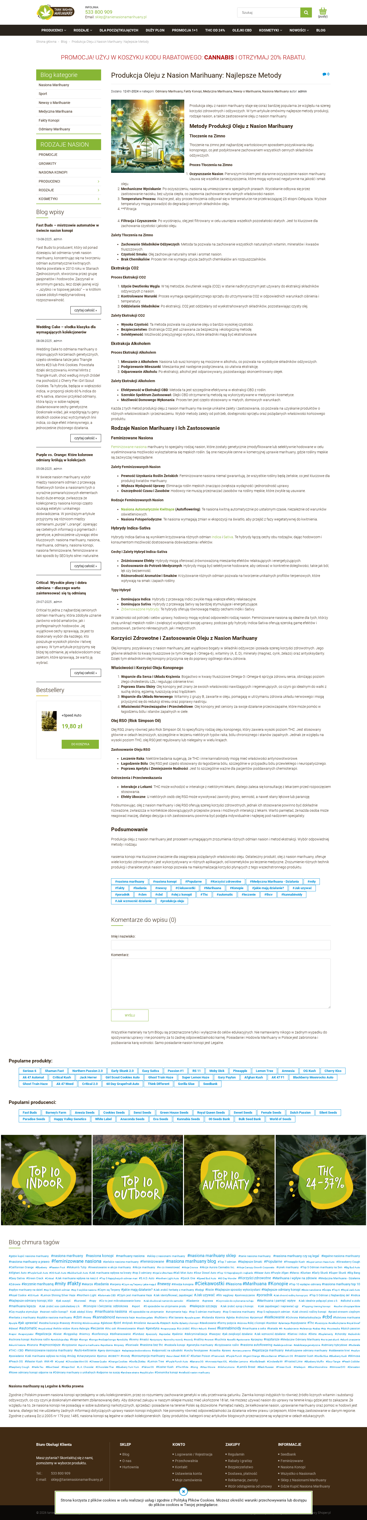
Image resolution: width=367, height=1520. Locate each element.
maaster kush (304, 1356)
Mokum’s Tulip (77, 1267)
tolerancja (306, 1328)
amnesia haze (126, 1317)
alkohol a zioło (351, 1300)
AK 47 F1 (278, 1077)
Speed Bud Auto (207, 1278)
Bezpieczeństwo (240, 1467)
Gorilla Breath (258, 1361)
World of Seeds (280, 1119)
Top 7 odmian (227, 1262)
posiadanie (17, 1356)
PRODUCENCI (49, 181)
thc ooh (111, 1328)
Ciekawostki (210, 1283)
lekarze (88, 1284)
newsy (165, 1283)
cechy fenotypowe (197, 1350)
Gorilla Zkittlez (138, 1361)
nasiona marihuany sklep (213, 1255)
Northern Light (87, 1295)
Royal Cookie (18, 1295)
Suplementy (326, 1334)
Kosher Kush (166, 1367)
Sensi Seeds (142, 1112)
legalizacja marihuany (269, 1350)
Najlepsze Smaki (251, 1262)
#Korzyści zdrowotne (225, 881)
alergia (85, 1328)
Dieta (313, 1334)
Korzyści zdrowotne (255, 1278)
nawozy (65, 1323)
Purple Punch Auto (177, 1361)
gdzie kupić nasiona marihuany (29, 1256)
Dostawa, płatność (242, 1474)
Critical (50, 1278)
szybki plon (147, 1372)
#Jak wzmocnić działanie (133, 901)
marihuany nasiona (131, 1256)
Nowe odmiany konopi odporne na (31, 1372)
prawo (227, 1350)
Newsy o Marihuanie (54, 103)
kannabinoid (105, 1317)
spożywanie (299, 1323)
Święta (327, 1289)
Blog (125, 1454)
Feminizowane (292, 1461)
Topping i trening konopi (316, 1306)
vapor (13, 1334)
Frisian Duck (284, 1367)
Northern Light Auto (168, 1278)
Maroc (295, 1272)
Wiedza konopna (183, 1284)
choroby (341, 1334)
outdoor (272, 1323)
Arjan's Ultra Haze (163, 1272)
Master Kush (34, 1361)
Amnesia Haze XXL (217, 1361)
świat (58, 1334)
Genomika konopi (167, 1372)
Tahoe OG (148, 1367)
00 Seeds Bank (219, 1119)
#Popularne (193, 881)
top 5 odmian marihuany (206, 1311)
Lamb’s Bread (246, 1367)
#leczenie (249, 894)
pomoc (103, 1356)
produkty (123, 1339)
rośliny (199, 1339)
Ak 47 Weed (64, 1084)
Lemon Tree (264, 1071)
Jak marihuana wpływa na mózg (46, 1356)
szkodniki (355, 1334)
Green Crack (35, 1278)
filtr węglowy (225, 1295)
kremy (135, 1339)
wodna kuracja (50, 1323)
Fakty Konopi (49, 120)
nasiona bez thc (152, 1345)
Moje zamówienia (188, 1480)
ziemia (221, 1317)
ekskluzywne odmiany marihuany (307, 1350)
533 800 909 (98, 12)
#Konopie (236, 888)
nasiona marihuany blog (192, 1261)
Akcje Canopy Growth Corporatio (256, 1267)
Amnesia (288, 1071)
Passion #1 (176, 1071)
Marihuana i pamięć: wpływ (277, 1300)
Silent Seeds (328, 1112)
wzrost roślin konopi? (55, 1311)
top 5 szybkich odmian (57, 1289)
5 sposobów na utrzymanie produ (165, 1306)
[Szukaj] (306, 12)
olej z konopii (257, 1323)
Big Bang (354, 1272)
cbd (328, 1316)
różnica (243, 1323)
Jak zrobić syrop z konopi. (238, 1306)
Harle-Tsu (38, 1367)
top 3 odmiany (143, 1272)
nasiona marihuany (68, 1256)
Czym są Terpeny (109, 1289)
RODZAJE (46, 190)
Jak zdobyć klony (82, 1311)
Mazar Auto (263, 1272)
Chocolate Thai (105, 1367)
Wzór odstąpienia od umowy (250, 1486)
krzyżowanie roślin (227, 1345)
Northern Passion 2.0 (87, 1071)
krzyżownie (70, 1345)
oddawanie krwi (340, 1350)
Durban (306, 1272)
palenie (178, 1334)
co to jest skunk (330, 1339)
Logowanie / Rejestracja (193, 1454)
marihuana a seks (255, 1328)
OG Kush (309, 1071)
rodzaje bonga (108, 1339)
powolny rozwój (174, 1339)
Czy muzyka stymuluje (24, 1311)
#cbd (159, 894)
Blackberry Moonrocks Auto (313, 1077)
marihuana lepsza (23, 1306)
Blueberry (42, 1267)
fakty (75, 1283)
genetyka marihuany (200, 1345)
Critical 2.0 (90, 1084)
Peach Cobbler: (352, 1361)
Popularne (274, 1262)
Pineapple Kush (295, 1262)
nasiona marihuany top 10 (342, 1284)
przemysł (257, 1317)
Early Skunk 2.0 (122, 1071)
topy (93, 1300)
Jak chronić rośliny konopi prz (291, 1295)
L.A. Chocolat (85, 1367)
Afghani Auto (18, 1272)
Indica (216, 537)
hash (142, 1328)
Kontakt (181, 1467)
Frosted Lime (294, 1361)
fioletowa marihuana (347, 1317)
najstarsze (272, 1339)
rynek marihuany (288, 1267)
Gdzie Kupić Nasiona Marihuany (305, 1486)
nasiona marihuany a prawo (30, 1262)
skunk (203, 1328)
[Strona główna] (55, 12)
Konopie (279, 1283)
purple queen (193, 1317)
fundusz (139, 1334)
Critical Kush (62, 1077)
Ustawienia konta (188, 1474)
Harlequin (300, 1367)
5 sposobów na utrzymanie (147, 1311)
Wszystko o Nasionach (298, 1474)
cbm (78, 1317)
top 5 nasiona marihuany (239, 1311)
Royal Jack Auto (351, 1289)
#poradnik (122, 894)
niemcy (85, 1334)
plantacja (285, 1323)
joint (118, 1323)
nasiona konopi (101, 1256)
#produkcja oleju (172, 901)
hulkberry (162, 1317)
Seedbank (210, 1084)
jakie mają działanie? (138, 1289)
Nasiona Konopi (293, 1467)
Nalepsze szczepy (204, 1306)
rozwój (189, 1339)
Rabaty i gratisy (240, 1461)
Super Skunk (338, 1272)
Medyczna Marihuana (55, 111)
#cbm (142, 894)
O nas (126, 1461)
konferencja (100, 1334)
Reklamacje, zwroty (243, 1480)
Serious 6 (29, 1071)
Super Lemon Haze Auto (321, 1262)
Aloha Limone (226, 1367)
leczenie (98, 1328)
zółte (176, 1323)
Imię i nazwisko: (123, 936)
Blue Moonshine (318, 1367)
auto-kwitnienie (86, 1350)
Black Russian (266, 1367)
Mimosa (355, 1356)
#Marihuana (212, 888)
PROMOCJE (48, 155)
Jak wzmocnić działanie (271, 1334)
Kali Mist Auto (184, 1272)
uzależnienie (292, 1328)
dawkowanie (208, 1323)
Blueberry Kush (339, 1356)
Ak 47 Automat (33, 1077)
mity (61, 1283)
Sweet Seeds (243, 1112)
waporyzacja (169, 1328)
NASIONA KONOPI (53, 172)
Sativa (228, 537)
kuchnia (221, 1339)
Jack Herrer (88, 1077)
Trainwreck (219, 1356)
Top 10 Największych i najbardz (236, 1272)
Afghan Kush (253, 1077)
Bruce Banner (269, 1356)
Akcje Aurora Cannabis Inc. (218, 1267)
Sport (43, 94)
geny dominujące (109, 1350)
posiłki (232, 1339)
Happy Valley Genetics (70, 1119)
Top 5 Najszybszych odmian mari (119, 1278)
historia (33, 1345)
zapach (166, 1323)
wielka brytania (338, 1323)
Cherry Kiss (333, 1071)
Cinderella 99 (275, 1361)
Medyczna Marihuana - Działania (340, 1278)
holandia (208, 1317)
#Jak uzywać (302, 888)
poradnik (265, 1295)
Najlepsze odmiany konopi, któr (31, 1300)
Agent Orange (252, 1356)
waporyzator (26, 1334)
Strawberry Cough (349, 1262)
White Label (103, 1119)
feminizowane (153, 1262)
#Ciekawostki (185, 888)
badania (102, 1284)
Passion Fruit (58, 1267)
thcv (195, 1328)
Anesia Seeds (85, 1112)
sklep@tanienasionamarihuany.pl (121, 17)
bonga (94, 1339)
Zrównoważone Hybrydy (140, 609)
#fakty (120, 888)
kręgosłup (71, 1334)
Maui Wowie (208, 1367)
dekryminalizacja (196, 1334)
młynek (128, 1323)
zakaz (317, 1328)
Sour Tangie (333, 1361)
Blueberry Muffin (315, 1361)
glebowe (107, 1323)
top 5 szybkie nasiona (84, 1289)
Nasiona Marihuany (54, 85)
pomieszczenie (245, 1295)
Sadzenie (193, 1300)
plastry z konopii (189, 1323)
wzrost (209, 1339)
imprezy (119, 1345)
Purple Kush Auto (38, 1272)
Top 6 (336, 1289)
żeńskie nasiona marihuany (122, 1262)
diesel (14, 1328)
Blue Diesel (53, 1367)
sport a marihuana (89, 1345)
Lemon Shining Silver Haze (58, 1295)
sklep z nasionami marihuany (167, 1256)
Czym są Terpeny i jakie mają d (139, 1284)
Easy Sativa (150, 1071)
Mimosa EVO (338, 1367)
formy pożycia (227, 1323)
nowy (88, 1317)
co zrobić (184, 1328)
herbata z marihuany (23, 1317)
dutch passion (351, 1328)
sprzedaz (166, 1334)
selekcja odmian (283, 1345)
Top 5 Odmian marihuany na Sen (322, 1267)
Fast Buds (30, 1112)
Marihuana (256, 1283)
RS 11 (196, 1071)
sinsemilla (154, 1323)
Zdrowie (15, 1284)
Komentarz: (120, 955)
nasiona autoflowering (257, 1345)
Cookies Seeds (114, 1112)
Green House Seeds (174, 1112)
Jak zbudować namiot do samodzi (164, 1300)
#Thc (204, 894)
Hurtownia (130, 1467)
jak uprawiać (29, 1323)
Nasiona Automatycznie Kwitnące (148, 509)
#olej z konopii (181, 894)
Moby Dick (216, 1071)
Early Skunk (321, 1272)
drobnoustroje (92, 1323)
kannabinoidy (230, 1328)
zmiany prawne (242, 1350)
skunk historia (17, 1345)
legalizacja (44, 1334)
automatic (29, 1328)
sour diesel (174, 1356)
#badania (140, 888)
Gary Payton (227, 1077)
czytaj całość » (85, 310)
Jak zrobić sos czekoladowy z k (60, 1306)
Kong (195, 1367)
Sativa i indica (298, 1334)
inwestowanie (127, 1328)
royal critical (46, 1328)
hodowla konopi (175, 1345)
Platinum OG (286, 1356)
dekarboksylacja (311, 1317)
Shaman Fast (54, 1071)
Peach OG (16, 1361)
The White (182, 1367)
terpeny (116, 1284)
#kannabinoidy (291, 894)
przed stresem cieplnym (345, 1311)
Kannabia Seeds (188, 1119)
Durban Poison (201, 1356)
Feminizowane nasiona (129, 447)
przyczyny (157, 1339)
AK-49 (49, 1361)
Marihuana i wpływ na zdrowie (295, 1278)
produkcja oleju (60, 1339)
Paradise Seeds (34, 1119)
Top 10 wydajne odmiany (306, 1284)
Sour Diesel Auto (205, 1272)
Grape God (69, 1367)
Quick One (188, 1278)
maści (145, 1339)
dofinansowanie (121, 1334)
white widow (62, 1328)
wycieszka (334, 1328)
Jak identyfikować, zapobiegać (174, 1295)
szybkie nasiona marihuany (55, 1317)
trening (77, 1323)
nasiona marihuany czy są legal (297, 1256)
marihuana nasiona (112, 1311)
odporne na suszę (109, 1372)
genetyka (153, 1328)
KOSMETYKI (48, 199)
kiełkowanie (275, 1317)
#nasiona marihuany (129, 881)
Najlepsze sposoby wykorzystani (238, 1289)
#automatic (225, 894)
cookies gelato (145, 1317)
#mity (312, 881)
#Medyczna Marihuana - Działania (274, 881)
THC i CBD (16, 1350)
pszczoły (152, 1334)
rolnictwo (243, 1317)
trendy (126, 1356)
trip (324, 1328)
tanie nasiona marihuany (255, 1256)
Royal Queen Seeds (211, 1112)
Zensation (354, 1367)
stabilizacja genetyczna (307, 1345)
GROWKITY (47, 164)
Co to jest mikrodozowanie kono (121, 1300)
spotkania (107, 1345)
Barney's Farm (56, 1112)
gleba (231, 1317)
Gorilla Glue (186, 1084)
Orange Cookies (118, 1361)
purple (13, 1323)
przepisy (257, 1339)
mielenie (140, 1323)
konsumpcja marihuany (149, 1356)
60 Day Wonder (227, 1278)
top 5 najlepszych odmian (274, 1311)
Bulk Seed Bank (250, 1119)
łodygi (200, 1289)
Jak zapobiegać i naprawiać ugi (279, 1306)
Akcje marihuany (144, 1267)
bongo (84, 1339)
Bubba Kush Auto (78, 1272)
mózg (72, 1356)
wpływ (356, 1350)
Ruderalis (355, 1345)
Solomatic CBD (107, 1295)
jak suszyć (64, 1300)
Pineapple (240, 1071)
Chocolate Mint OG (77, 1361)
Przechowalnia (186, 1461)
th (281, 1328)
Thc (311, 1323)
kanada (273, 1328)
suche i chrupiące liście (347, 1306)
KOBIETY (115, 1356)
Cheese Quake (99, 1361)
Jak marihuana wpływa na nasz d (77, 1278)
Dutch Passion (300, 1112)
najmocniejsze (50, 1345)
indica (356, 1295)
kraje (75, 1339)
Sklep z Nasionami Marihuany (303, 1480)
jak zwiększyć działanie (238, 1334)
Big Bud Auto (353, 1267)
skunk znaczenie (351, 1339)
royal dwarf (354, 1323)
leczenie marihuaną (39, 1284)
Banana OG (197, 1361)
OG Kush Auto (58, 1272)
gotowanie (244, 1339)
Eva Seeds (160, 1119)
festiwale (133, 1345)
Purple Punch (234, 1356)
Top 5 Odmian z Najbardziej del (330, 1295)
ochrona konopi (19, 1339)
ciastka (215, 1350)
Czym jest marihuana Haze (135, 1295)
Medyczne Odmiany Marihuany (301, 1339)
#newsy (161, 888)
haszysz (215, 1334)
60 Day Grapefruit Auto (122, 1084)
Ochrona (292, 1317)
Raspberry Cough (19, 1367)
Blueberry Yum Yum (128, 1367)
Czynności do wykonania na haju (235, 1300)
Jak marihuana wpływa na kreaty (111, 1272)
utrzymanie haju (177, 1311)
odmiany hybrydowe (335, 1345)
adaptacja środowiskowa (137, 1350)
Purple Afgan (281, 1272)
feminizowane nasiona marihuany (49, 1350)
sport (137, 1306)
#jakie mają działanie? (268, 888)
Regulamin (236, 1454)
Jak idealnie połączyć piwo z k (319, 1300)
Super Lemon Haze (195, 1077)
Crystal (60, 1361)
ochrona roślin (41, 1339)
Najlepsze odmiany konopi (281, 1289)
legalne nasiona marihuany (341, 1256)
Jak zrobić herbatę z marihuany (174, 1289)
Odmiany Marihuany (54, 129)
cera (75, 1328)
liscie (210, 1289)
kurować (81, 1300)
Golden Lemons (239, 1361)
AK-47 (185, 1356)
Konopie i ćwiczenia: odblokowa (106, 1306)
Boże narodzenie (312, 1289)
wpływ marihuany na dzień (26, 1289)
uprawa (208, 1300)
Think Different (158, 1084)
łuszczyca (321, 1323)
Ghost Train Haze (160, 1077)
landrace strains (130, 1372)
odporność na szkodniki (168, 1350)
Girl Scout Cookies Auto (123, 1077)
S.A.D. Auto (147, 1278)
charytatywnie (87, 1356)
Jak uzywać (205, 1295)
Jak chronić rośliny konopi (310, 1311)
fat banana (177, 1317)
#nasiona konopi (165, 881)
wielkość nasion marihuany (195, 1372)
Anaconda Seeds (132, 1119)
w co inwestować (169, 1267)
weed (212, 1328)
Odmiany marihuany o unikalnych (75, 1372)
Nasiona (235, 1284)
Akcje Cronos (190, 1267)
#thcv (268, 894)
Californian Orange (22, 1267)
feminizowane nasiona (77, 1261)
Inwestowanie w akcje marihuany (110, 1267)
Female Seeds (271, 1112)
